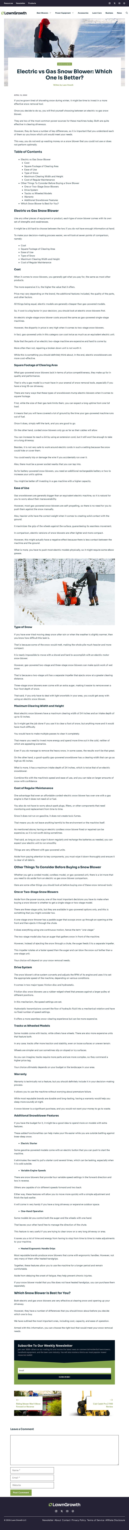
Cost (26, 162)
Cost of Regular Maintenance (39, 179)
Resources (8, 3)
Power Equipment (63, 13)
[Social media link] (110, 3)
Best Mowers (42, 13)
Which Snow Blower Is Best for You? (40, 203)
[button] (126, 13)
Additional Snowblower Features (41, 200)
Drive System (31, 190)
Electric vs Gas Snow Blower (36, 159)
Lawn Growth (67, 85)
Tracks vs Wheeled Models (38, 193)
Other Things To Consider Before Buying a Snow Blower (50, 183)
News (119, 13)
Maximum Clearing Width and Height (43, 176)
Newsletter (20, 3)
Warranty (29, 196)
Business (109, 13)
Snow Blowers (64, 64)
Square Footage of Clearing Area (41, 166)
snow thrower (35, 919)
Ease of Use (30, 169)
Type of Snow (31, 173)
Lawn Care (97, 13)
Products (32, 3)
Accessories (83, 13)
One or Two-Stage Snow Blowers (41, 186)
